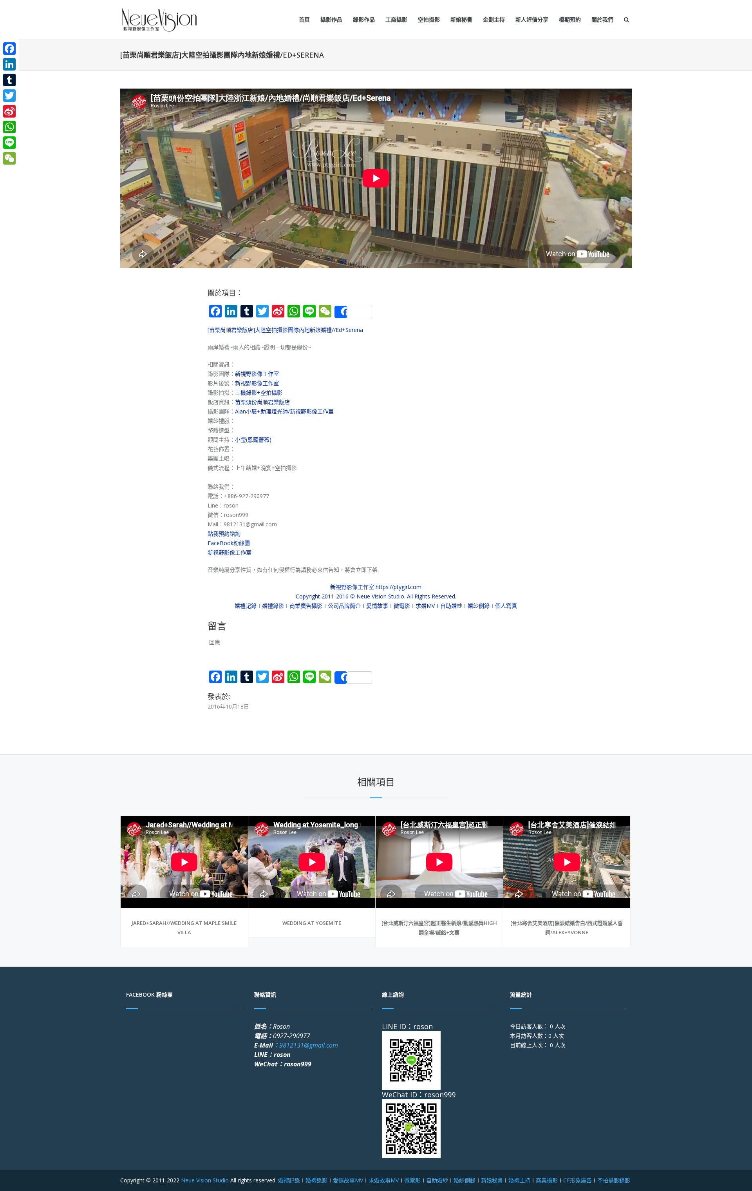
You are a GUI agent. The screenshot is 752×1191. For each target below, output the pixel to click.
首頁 (304, 19)
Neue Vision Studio (204, 1180)
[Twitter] (9, 95)
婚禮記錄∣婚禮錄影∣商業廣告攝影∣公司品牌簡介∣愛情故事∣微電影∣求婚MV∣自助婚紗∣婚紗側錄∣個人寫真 (376, 605)
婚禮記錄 (289, 1180)
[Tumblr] (9, 80)
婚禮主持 (519, 1180)
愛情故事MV (348, 1180)
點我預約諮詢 (224, 533)
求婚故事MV (384, 1180)
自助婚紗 (437, 1180)
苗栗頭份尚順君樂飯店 (262, 402)
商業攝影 (547, 1180)
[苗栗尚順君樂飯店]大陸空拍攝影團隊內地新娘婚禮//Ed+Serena (285, 330)
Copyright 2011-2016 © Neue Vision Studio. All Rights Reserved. (376, 596)
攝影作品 (331, 19)
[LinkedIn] (9, 64)
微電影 (412, 1180)
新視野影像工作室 (257, 373)
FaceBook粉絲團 (229, 543)
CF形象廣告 (577, 1180)
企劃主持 (494, 19)
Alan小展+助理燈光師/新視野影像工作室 (284, 411)
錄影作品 (364, 19)
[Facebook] (9, 48)
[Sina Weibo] (9, 111)
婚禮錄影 (316, 1180)
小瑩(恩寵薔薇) (253, 439)
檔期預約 (570, 19)
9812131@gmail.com (305, 1045)
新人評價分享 (531, 19)
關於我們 (602, 19)
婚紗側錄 (464, 1180)
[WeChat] (9, 158)
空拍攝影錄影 (613, 1180)
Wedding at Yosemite (311, 922)
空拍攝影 (429, 19)
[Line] (9, 142)
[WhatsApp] (9, 127)
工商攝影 (396, 19)
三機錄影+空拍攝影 (258, 392)
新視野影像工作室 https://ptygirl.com (375, 587)
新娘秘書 (461, 19)
